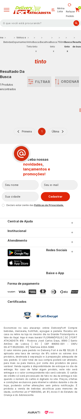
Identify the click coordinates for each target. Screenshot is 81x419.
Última (55, 131)
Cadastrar (55, 196)
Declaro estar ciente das (35, 205)
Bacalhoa (45, 42)
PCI (27, 315)
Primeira (27, 131)
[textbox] (40, 23)
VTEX (48, 412)
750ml (60, 42)
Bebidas (8, 42)
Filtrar (42, 82)
